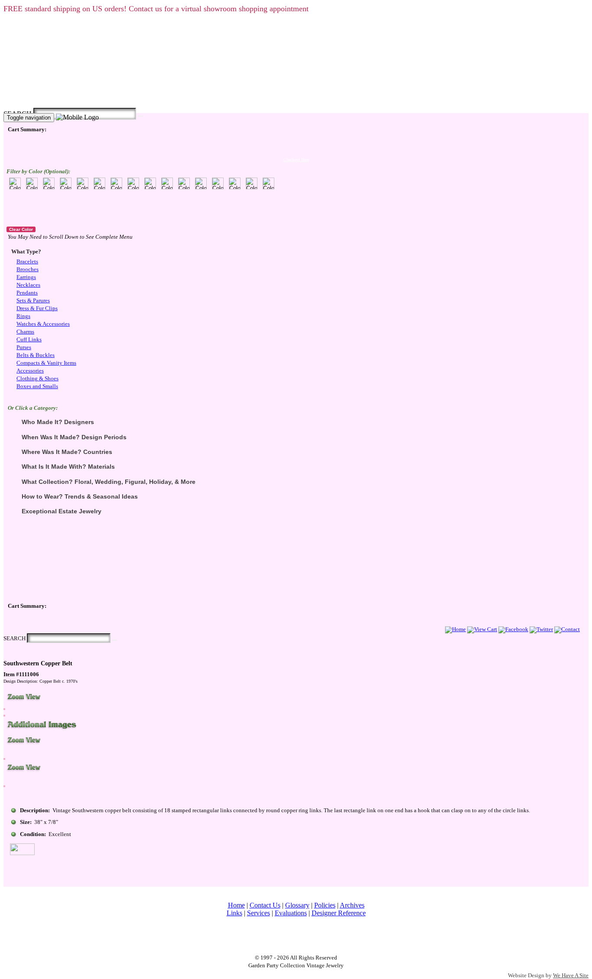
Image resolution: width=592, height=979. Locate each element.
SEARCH (14, 638)
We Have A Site (571, 975)
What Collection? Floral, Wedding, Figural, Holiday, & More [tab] (108, 481)
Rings (23, 316)
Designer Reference (339, 913)
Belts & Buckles (35, 355)
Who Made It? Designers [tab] (58, 421)
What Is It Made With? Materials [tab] (68, 466)
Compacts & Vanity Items (46, 363)
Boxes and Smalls (37, 386)
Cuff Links (29, 340)
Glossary (297, 905)
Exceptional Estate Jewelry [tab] (61, 511)
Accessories (30, 371)
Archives (352, 905)
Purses (23, 347)
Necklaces (28, 285)
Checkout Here (296, 159)
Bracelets (27, 262)
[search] (140, 116)
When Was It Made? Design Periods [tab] (74, 437)
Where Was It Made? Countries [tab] (67, 451)
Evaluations (291, 913)
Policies (324, 905)
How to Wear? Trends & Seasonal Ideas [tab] (80, 496)
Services (258, 913)
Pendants (27, 293)
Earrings (26, 277)
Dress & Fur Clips (37, 308)
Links (234, 913)
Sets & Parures (33, 301)
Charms (25, 332)
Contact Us (265, 905)
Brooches (27, 269)
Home (236, 905)
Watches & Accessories (43, 324)
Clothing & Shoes (37, 379)
